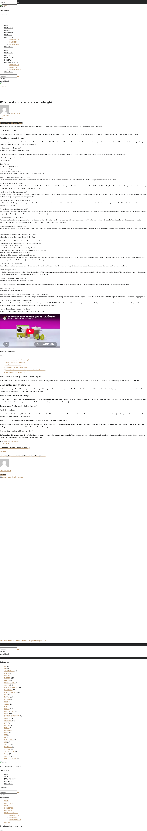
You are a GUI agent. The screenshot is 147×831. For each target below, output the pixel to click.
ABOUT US (7, 776)
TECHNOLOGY (9, 751)
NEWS (6, 732)
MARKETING (8, 730)
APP (5, 666)
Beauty (6, 673)
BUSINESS (7, 678)
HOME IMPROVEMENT (11, 716)
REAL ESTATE (8, 740)
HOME (6, 25)
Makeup (6, 728)
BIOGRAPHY (8, 675)
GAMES (6, 704)
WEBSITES (7, 756)
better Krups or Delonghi (11, 441)
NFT (5, 735)
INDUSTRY (7, 718)
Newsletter (3, 14)
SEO (5, 742)
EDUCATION (8, 690)
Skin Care (7, 744)
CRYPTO (7, 685)
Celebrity (7, 680)
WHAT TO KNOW (10, 759)
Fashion (6, 697)
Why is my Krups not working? (13, 365)
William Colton (15, 113)
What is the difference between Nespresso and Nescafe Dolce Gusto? (25, 370)
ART (5, 668)
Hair (5, 706)
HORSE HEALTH (14, 39)
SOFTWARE (8, 747)
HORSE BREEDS (9, 32)
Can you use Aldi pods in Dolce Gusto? (16, 367)
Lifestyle (6, 725)
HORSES (7, 30)
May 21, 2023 (4, 116)
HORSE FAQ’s (8, 28)
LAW (5, 723)
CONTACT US (8, 47)
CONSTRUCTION (9, 683)
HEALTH (6, 709)
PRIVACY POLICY (9, 779)
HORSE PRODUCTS (15, 44)
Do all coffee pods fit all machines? (15, 362)
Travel (6, 754)
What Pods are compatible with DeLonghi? (17, 360)
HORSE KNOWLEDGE (11, 37)
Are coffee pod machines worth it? (15, 372)
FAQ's (3, 118)
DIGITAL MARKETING (11, 687)
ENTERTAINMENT (10, 692)
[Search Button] (18, 2)
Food (6, 702)
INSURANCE (8, 721)
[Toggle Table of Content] (1, 356)
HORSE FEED (13, 42)
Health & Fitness (9, 711)
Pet (5, 737)
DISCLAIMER (8, 781)
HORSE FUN (8, 35)
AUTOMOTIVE (9, 671)
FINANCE (7, 699)
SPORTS (7, 749)
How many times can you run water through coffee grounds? (23, 640)
